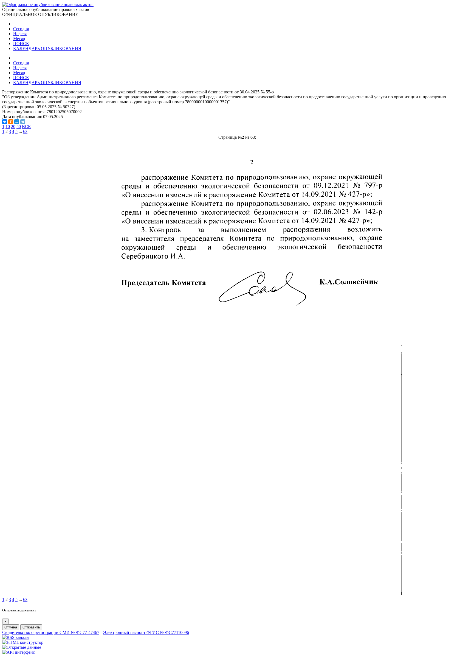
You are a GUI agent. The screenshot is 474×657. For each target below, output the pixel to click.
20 (13, 126)
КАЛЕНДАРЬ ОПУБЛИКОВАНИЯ (47, 48)
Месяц (19, 38)
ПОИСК (21, 43)
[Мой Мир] (16, 121)
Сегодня (21, 28)
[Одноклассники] (10, 121)
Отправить (31, 627)
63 (25, 131)
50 (18, 126)
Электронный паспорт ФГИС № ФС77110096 (146, 632)
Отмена (10, 627)
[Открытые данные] (21, 647)
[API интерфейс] (18, 652)
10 (7, 126)
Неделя (20, 33)
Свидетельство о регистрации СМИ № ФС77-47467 (50, 632)
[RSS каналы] (15, 637)
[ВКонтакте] (4, 121)
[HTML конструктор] (22, 642)
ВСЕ (26, 126)
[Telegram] (22, 121)
